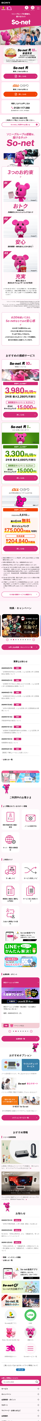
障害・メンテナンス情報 (12, 1257)
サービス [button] (4, 1389)
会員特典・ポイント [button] (8, 1399)
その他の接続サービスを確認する (20, 594)
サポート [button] (4, 1405)
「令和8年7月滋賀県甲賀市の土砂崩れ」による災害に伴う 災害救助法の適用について (20, 731)
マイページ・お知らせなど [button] (11, 1410)
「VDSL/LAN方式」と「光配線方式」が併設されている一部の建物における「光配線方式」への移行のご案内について (20, 1248)
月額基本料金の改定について (11, 720)
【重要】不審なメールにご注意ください (14, 752)
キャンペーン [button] (6, 1394)
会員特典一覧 (20, 1039)
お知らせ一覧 (8, 759)
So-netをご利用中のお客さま (20, 124)
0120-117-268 (22, 107)
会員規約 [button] (4, 1416)
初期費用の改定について (9, 742)
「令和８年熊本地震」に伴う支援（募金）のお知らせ (19, 1224)
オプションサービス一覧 (20, 1118)
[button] (38, 8)
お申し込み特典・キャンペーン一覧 (20, 647)
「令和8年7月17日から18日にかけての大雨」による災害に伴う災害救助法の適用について (20, 685)
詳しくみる (22, 76)
